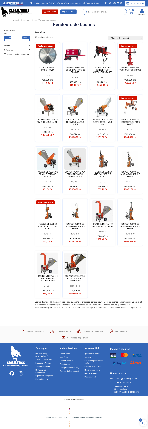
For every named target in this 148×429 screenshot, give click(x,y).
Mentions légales (91, 377)
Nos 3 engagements (92, 370)
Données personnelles (93, 367)
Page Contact (65, 364)
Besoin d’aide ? (65, 354)
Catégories (8, 50)
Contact (88, 357)
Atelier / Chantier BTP (43, 360)
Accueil (16, 20)
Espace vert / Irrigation (44, 376)
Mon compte (141, 14)
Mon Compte (65, 357)
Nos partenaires (91, 373)
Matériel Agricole (41, 379)
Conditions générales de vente (94, 362)
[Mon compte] (142, 11)
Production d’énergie (43, 363)
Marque (7, 45)
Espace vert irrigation (29, 20)
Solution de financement (69, 371)
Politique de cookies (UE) (69, 368)
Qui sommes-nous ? (92, 354)
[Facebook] (11, 373)
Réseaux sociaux (66, 361)
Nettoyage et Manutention (40, 371)
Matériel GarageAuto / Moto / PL (41, 355)
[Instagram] (21, 373)
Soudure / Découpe (42, 367)
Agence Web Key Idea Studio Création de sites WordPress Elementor (74, 418)
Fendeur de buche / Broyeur (16, 54)
